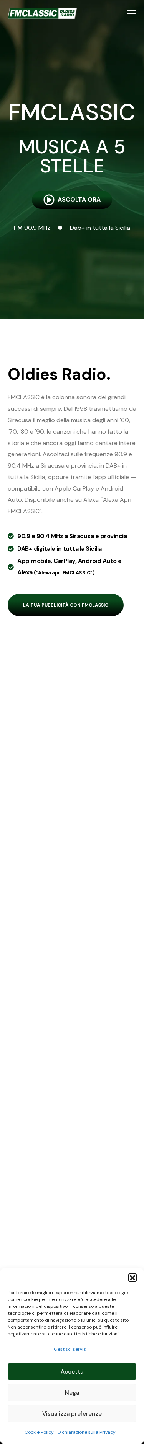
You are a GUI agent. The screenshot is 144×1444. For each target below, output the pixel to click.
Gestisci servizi (70, 1349)
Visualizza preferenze (72, 1414)
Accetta (72, 1372)
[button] (132, 1277)
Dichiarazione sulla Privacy (87, 1432)
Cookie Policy (39, 1432)
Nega (72, 1393)
